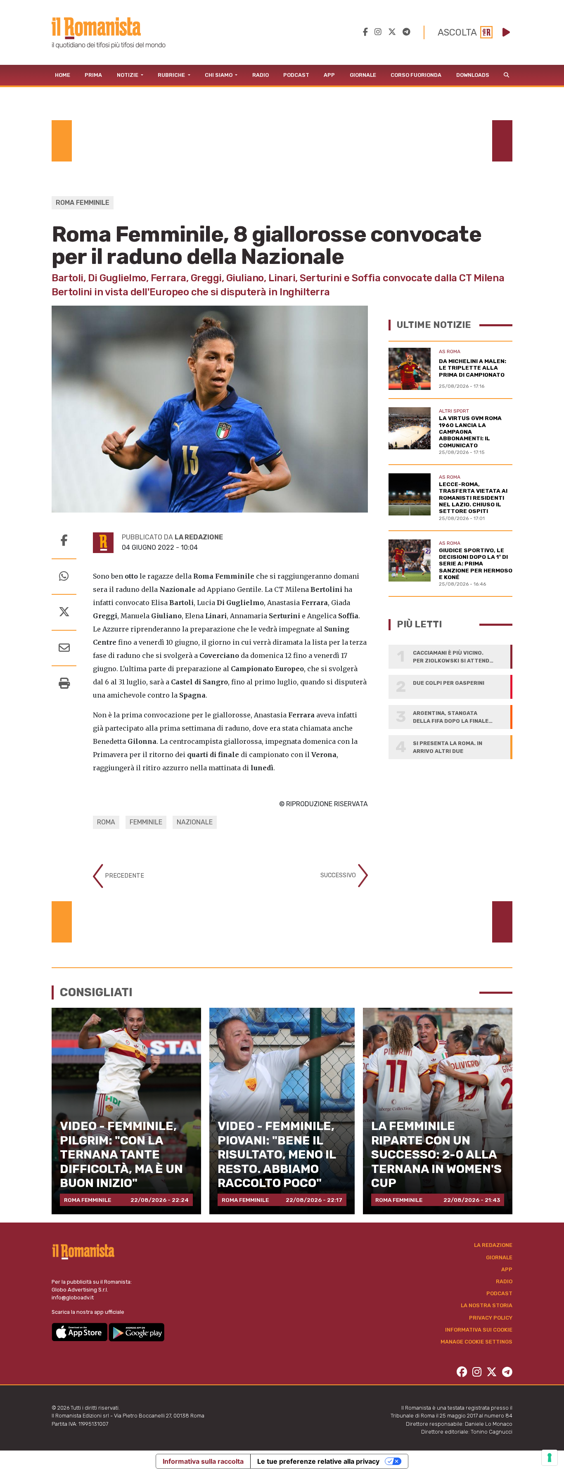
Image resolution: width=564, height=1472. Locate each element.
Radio (260, 75)
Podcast (296, 75)
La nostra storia (486, 1305)
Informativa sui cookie (478, 1330)
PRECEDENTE (123, 875)
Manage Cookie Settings (476, 1342)
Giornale (363, 75)
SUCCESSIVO (339, 875)
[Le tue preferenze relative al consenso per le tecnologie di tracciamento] (549, 1457)
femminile (146, 822)
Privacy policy (490, 1318)
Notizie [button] (128, 75)
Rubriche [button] (172, 75)
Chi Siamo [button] (219, 75)
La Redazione (493, 1245)
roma (106, 822)
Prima (93, 75)
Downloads (472, 75)
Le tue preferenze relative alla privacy (318, 1461)
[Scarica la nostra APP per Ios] (80, 1331)
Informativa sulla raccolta (203, 1461)
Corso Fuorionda (416, 75)
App (329, 75)
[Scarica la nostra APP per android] (136, 1331)
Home (62, 75)
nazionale (195, 822)
